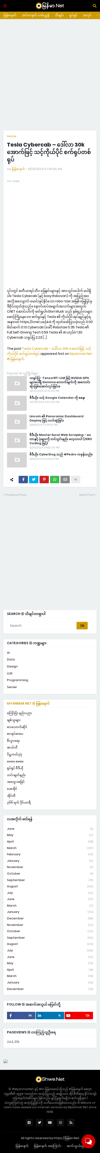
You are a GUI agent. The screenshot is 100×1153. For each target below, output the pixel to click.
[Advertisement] (50, 75)
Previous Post (16, 495)
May (50, 835)
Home (11, 136)
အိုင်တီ (11, 796)
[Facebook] (23, 479)
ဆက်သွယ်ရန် (75, 1146)
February (50, 854)
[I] (5, 1061)
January (50, 861)
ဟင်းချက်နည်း (16, 775)
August (50, 886)
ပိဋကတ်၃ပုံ (14, 754)
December (50, 918)
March (50, 848)
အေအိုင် (12, 789)
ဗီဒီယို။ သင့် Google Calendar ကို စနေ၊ (57, 398)
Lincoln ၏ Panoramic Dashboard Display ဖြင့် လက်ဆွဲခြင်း (56, 418)
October (50, 873)
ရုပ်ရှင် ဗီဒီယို (15, 768)
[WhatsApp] (54, 479)
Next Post (86, 495)
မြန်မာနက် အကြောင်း (47, 1146)
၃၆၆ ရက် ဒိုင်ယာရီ (19, 802)
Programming (17, 680)
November (50, 867)
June (50, 828)
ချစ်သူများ (14, 720)
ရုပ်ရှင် (73, 15)
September (50, 880)
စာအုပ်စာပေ (15, 734)
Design (12, 666)
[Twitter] (33, 479)
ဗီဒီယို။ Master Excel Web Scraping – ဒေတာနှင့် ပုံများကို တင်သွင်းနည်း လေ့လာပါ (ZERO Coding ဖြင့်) (61, 439)
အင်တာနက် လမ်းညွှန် (35, 15)
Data (11, 659)
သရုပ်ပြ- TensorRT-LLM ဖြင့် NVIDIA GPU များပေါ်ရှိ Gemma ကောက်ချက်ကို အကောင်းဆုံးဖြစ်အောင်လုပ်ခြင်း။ (60, 382)
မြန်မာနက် (10, 15)
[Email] (65, 479)
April (50, 841)
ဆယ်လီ (12, 747)
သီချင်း (59, 15)
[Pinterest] (44, 479)
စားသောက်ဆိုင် (17, 727)
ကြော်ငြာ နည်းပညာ (19, 713)
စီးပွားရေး (13, 740)
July (50, 893)
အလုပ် (87, 15)
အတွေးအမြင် (16, 782)
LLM (9, 673)
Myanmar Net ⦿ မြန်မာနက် (28, 703)
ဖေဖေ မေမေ (15, 761)
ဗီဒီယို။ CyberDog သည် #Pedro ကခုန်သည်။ (61, 454)
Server (12, 687)
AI (8, 652)
